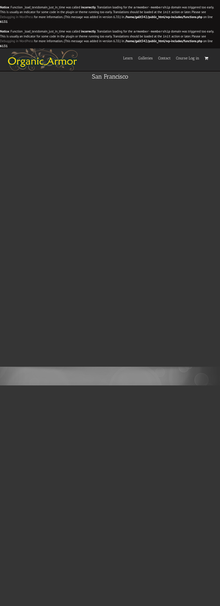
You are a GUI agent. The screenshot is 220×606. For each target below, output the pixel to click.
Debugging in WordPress (16, 17)
